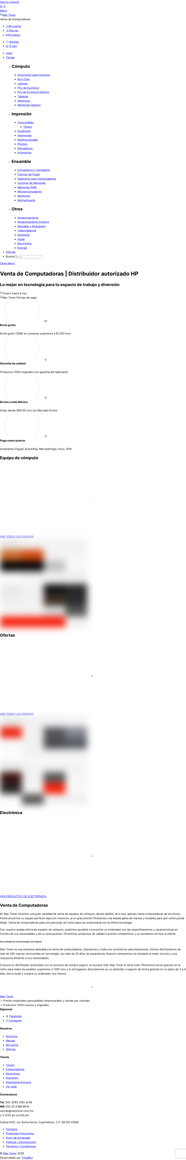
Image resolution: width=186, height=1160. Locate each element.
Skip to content (9, 2)
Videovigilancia (26, 230)
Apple (21, 239)
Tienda (10, 57)
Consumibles (25, 122)
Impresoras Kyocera (18, 1082)
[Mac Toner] (8, 15)
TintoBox (27, 1157)
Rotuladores (25, 148)
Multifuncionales (27, 139)
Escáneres (24, 131)
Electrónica (24, 243)
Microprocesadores (29, 191)
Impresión (12, 1077)
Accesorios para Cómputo (33, 74)
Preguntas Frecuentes (20, 1133)
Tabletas (22, 96)
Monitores (23, 100)
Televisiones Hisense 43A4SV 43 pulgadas (40, 872)
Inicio (9, 53)
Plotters (22, 144)
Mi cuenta (12, 1045)
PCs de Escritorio (28, 87)
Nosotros (12, 1036)
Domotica (23, 234)
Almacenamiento (28, 217)
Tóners (27, 126)
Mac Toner (10, 1153)
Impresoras (24, 135)
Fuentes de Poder (28, 174)
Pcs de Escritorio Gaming (33, 92)
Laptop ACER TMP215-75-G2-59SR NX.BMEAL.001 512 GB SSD (55, 695)
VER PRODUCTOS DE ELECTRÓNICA (23, 896)
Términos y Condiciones (21, 1146)
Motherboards (26, 200)
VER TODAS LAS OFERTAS (17, 714)
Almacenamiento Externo (33, 222)
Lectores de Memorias (31, 183)
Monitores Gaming (29, 105)
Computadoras (15, 1069)
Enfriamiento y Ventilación (33, 170)
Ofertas (11, 252)
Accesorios (24, 152)
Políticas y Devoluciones (21, 1142)
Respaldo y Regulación (31, 226)
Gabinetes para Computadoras (36, 178)
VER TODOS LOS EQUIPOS (17, 536)
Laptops (22, 83)
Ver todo (11, 1086)
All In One (23, 79)
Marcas (10, 1040)
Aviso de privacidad (18, 1137)
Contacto (11, 1129)
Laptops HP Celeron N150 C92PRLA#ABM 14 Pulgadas (49, 517)
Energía (22, 247)
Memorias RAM (26, 187)
